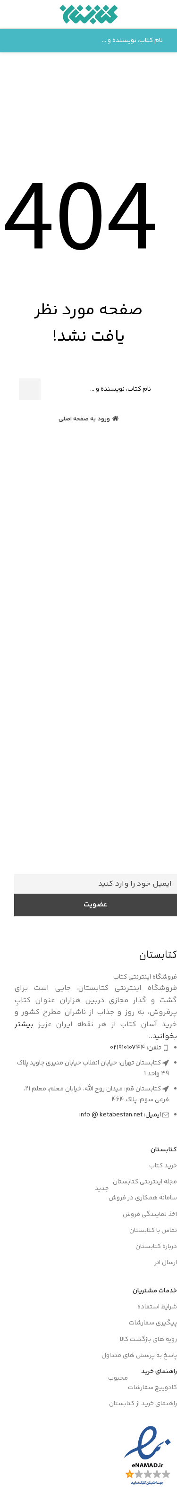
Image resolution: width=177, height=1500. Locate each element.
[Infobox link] (95, 847)
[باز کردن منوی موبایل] (166, 14)
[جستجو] (17, 40)
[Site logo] (88, 14)
